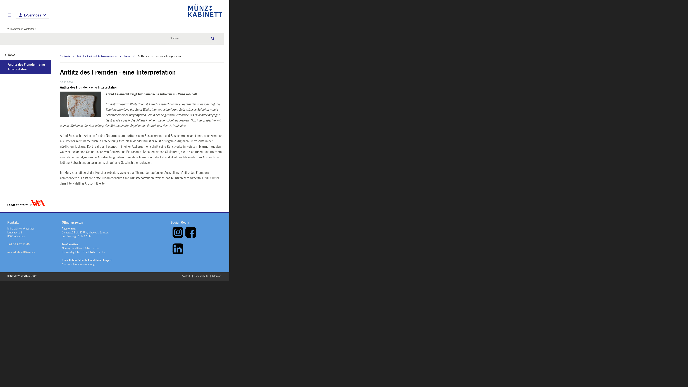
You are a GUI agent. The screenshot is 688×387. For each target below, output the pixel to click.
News (127, 56)
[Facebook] (191, 237)
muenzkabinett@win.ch (21, 252)
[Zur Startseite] (174, 10)
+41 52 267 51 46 (18, 244)
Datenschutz (201, 276)
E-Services (32, 15)
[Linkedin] (178, 253)
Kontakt (186, 276)
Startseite (65, 56)
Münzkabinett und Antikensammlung (97, 56)
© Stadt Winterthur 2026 (22, 276)
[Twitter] (171, 253)
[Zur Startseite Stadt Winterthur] (26, 205)
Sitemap (216, 276)
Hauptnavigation (9, 15)
